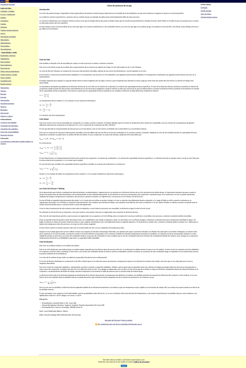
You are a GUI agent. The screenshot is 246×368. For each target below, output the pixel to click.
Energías (3, 97)
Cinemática (4, 21)
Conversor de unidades (8, 123)
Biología (3, 94)
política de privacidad (141, 362)
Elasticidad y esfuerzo (8, 56)
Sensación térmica (6, 135)
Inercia (2, 33)
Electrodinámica (6, 65)
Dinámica (3, 27)
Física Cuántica (5, 78)
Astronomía (4, 113)
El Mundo (204, 8)
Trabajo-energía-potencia (9, 30)
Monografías (4, 100)
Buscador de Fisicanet (112, 320)
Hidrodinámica (5, 43)
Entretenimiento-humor (209, 17)
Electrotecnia (5, 68)
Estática (3, 18)
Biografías (3, 110)
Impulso (3, 24)
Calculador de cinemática (9, 126)
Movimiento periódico (8, 37)
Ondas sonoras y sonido (8, 75)
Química (3, 91)
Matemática (4, 88)
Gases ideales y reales (9, 52)
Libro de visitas (206, 14)
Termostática (5, 46)
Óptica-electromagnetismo (9, 71)
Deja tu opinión (127, 320)
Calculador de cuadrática (9, 129)
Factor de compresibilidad (9, 132)
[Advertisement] (97, 45)
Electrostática (5, 62)
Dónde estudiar (206, 11)
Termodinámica (5, 49)
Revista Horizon (5, 84)
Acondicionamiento (7, 104)
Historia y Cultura (6, 116)
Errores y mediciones (7, 14)
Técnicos (3, 107)
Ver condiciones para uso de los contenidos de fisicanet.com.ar (120, 324)
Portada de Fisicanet (7, 4)
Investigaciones (5, 81)
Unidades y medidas (7, 11)
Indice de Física (5, 8)
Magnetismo (4, 59)
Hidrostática (4, 40)
